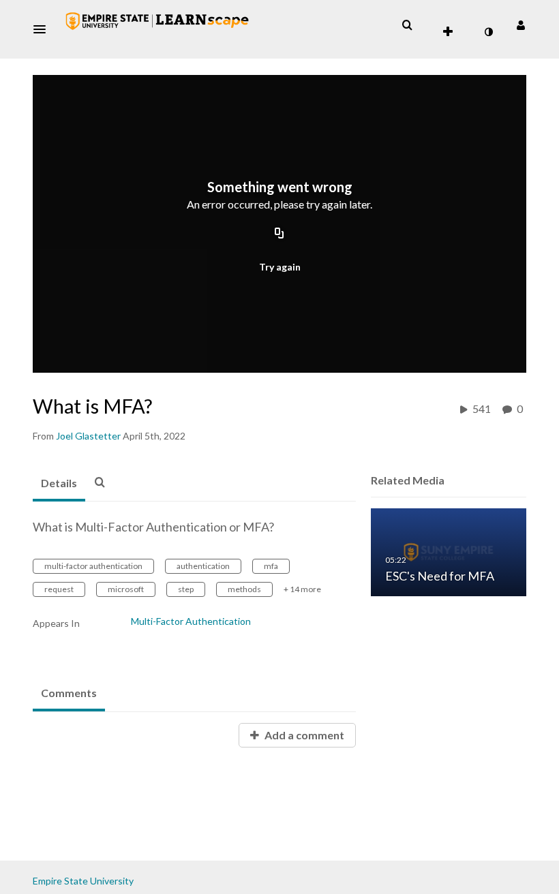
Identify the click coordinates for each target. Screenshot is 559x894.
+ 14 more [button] (302, 589)
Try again (280, 267)
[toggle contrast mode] (488, 32)
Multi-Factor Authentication (191, 621)
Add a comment (303, 734)
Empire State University (83, 881)
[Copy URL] (279, 234)
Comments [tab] (69, 692)
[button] (44, 29)
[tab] (59, 484)
